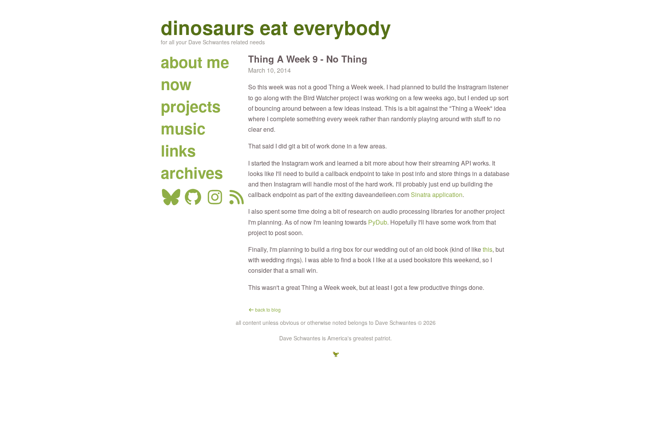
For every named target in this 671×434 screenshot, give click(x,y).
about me (195, 62)
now (176, 84)
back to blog (267, 309)
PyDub (377, 222)
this (487, 249)
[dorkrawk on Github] (193, 201)
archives (192, 172)
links (178, 150)
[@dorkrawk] (171, 201)
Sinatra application (436, 194)
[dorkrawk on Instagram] (215, 201)
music (183, 128)
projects (191, 106)
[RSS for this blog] (237, 201)
